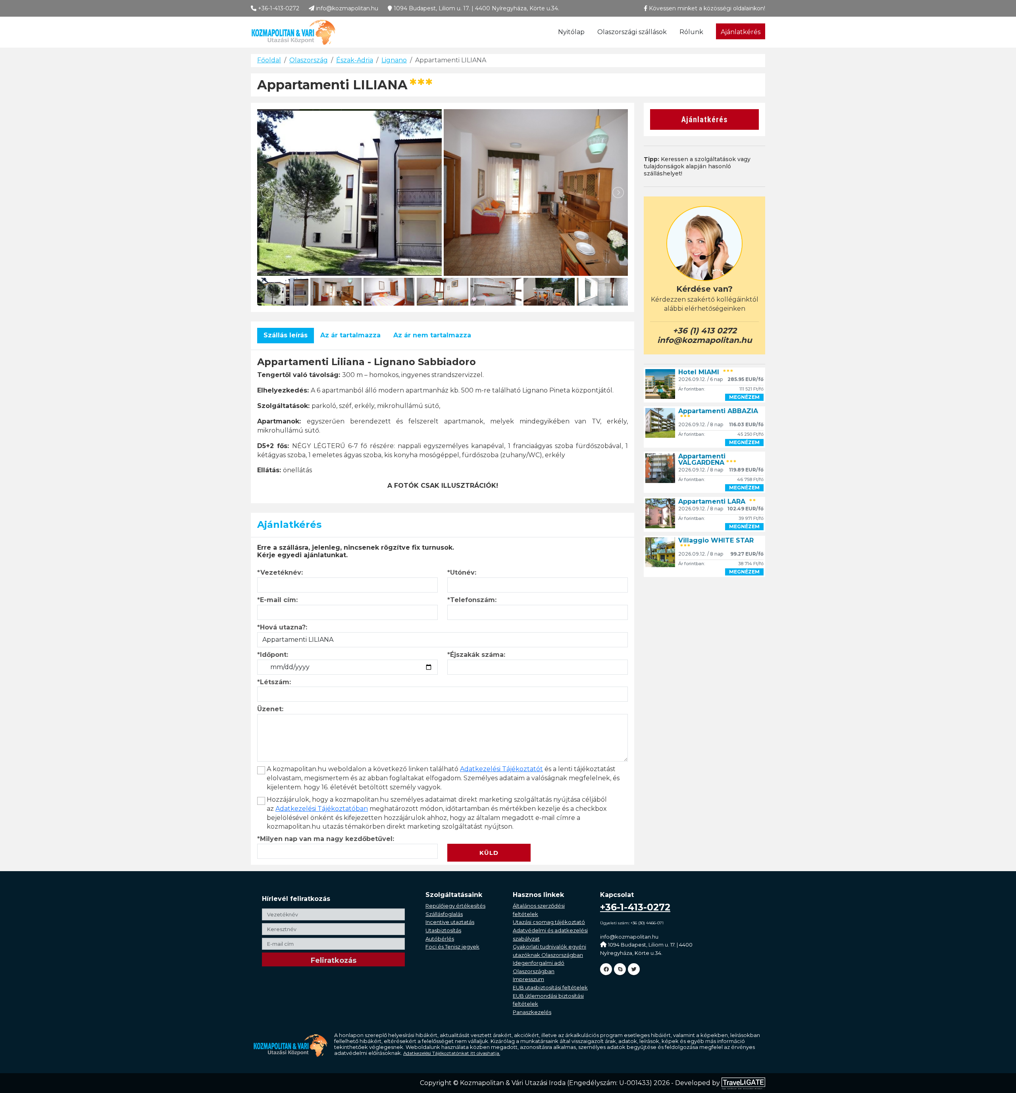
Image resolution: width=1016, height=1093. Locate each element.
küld (488, 852)
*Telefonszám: (471, 600)
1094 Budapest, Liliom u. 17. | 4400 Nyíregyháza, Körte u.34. (475, 8)
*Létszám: (274, 682)
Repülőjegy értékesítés (455, 905)
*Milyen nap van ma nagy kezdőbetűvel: (325, 839)
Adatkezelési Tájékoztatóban (321, 808)
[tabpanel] (442, 423)
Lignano (394, 60)
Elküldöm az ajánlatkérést (491, 839)
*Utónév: (461, 572)
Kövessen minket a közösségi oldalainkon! (706, 8)
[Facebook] (606, 969)
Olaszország (308, 60)
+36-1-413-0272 (277, 8)
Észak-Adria (354, 60)
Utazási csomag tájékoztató (549, 922)
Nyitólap (571, 32)
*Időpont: (272, 654)
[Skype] (620, 969)
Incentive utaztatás (449, 922)
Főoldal (269, 60)
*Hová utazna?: (282, 627)
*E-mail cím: (277, 600)
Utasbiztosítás (443, 930)
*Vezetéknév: (280, 572)
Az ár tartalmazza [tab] (350, 335)
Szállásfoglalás (444, 914)
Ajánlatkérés (740, 32)
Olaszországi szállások (632, 32)
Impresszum (528, 979)
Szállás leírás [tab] (286, 335)
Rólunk (691, 32)
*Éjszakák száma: (476, 654)
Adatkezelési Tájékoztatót (501, 769)
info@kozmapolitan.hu (346, 8)
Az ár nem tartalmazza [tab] (432, 335)
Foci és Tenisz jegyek (452, 946)
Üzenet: (270, 709)
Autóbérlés (439, 938)
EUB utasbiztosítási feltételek (550, 987)
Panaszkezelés (532, 1012)
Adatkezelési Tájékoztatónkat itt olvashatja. (451, 1053)
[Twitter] (634, 969)
